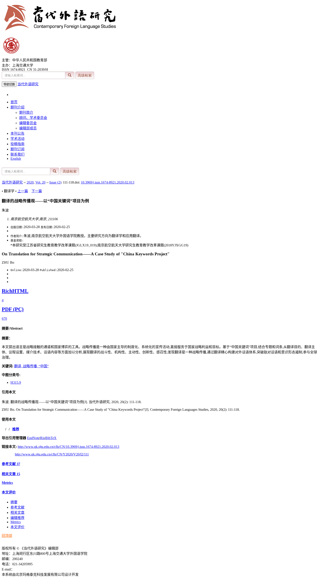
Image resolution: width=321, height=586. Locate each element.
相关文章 (11, 474)
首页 (13, 102)
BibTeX (51, 438)
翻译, (18, 366)
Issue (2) (55, 182)
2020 (30, 182)
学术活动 (17, 139)
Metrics (7, 483)
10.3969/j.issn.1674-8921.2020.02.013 (107, 182)
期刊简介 (26, 112)
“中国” (44, 366)
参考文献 (11, 464)
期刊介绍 (17, 107)
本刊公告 (17, 133)
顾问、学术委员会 (33, 118)
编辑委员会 (28, 123)
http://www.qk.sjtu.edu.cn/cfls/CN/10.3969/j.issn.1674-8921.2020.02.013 (68, 447)
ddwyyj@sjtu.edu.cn (28, 569)
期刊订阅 (17, 149)
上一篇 (22, 191)
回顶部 (7, 536)
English (15, 158)
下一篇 (36, 191)
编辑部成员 (28, 128)
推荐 (15, 429)
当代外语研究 (27, 84)
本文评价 (9, 492)
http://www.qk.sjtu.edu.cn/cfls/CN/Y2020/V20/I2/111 (52, 454)
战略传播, (31, 366)
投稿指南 (17, 144)
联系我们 (17, 154)
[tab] (160, 328)
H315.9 (15, 382)
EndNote (33, 438)
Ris (42, 438)
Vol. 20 (40, 182)
